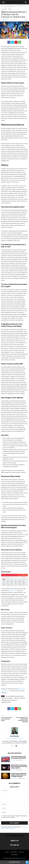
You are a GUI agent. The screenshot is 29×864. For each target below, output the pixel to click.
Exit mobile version (14, 862)
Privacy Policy (13, 852)
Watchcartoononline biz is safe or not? (9, 700)
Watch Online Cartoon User (19, 698)
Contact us (21, 852)
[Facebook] (8, 42)
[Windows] (16, 746)
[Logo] (14, 836)
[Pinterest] (15, 42)
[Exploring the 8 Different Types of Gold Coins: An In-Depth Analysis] (5, 776)
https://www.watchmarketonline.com (14, 738)
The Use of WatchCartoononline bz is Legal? (14, 696)
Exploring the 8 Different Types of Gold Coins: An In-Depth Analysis (19, 775)
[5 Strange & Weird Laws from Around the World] (5, 759)
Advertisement (14, 854)
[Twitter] (12, 42)
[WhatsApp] (19, 42)
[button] (3, 2)
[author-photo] (14, 734)
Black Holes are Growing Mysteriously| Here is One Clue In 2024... (19, 766)
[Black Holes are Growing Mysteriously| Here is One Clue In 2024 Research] (5, 767)
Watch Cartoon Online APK (7, 698)
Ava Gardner (5, 19)
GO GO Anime (13, 590)
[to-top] (27, 861)
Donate (7, 852)
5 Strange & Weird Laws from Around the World (18, 757)
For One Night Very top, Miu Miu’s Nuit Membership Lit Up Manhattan (22, 719)
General (9, 9)
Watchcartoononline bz (6, 702)
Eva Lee (13, 760)
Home (2, 5)
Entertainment (8, 5)
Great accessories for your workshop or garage (6, 719)
